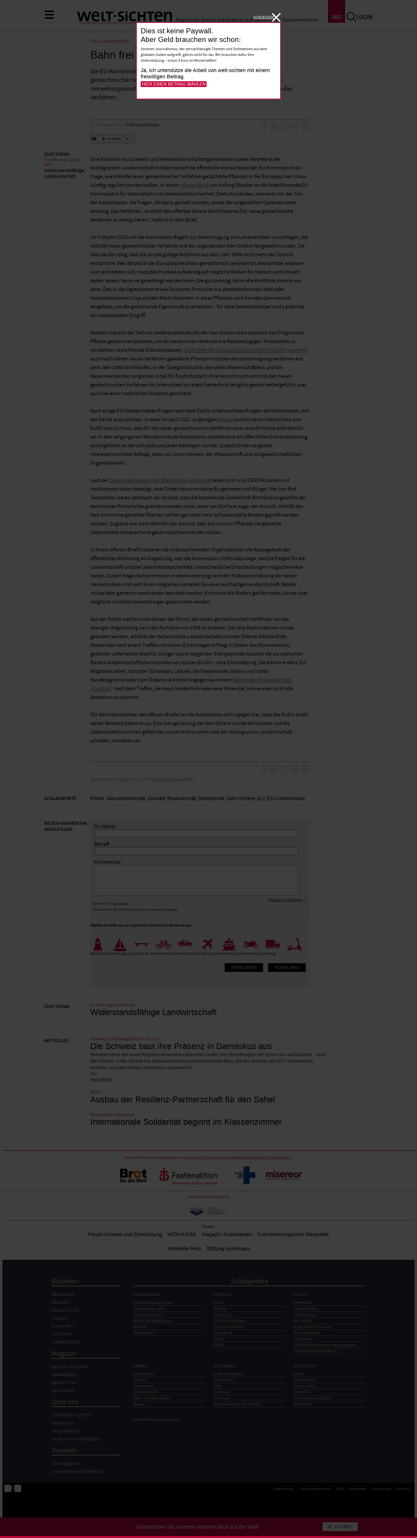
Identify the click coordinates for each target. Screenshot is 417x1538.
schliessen (263, 17)
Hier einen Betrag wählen (174, 84)
